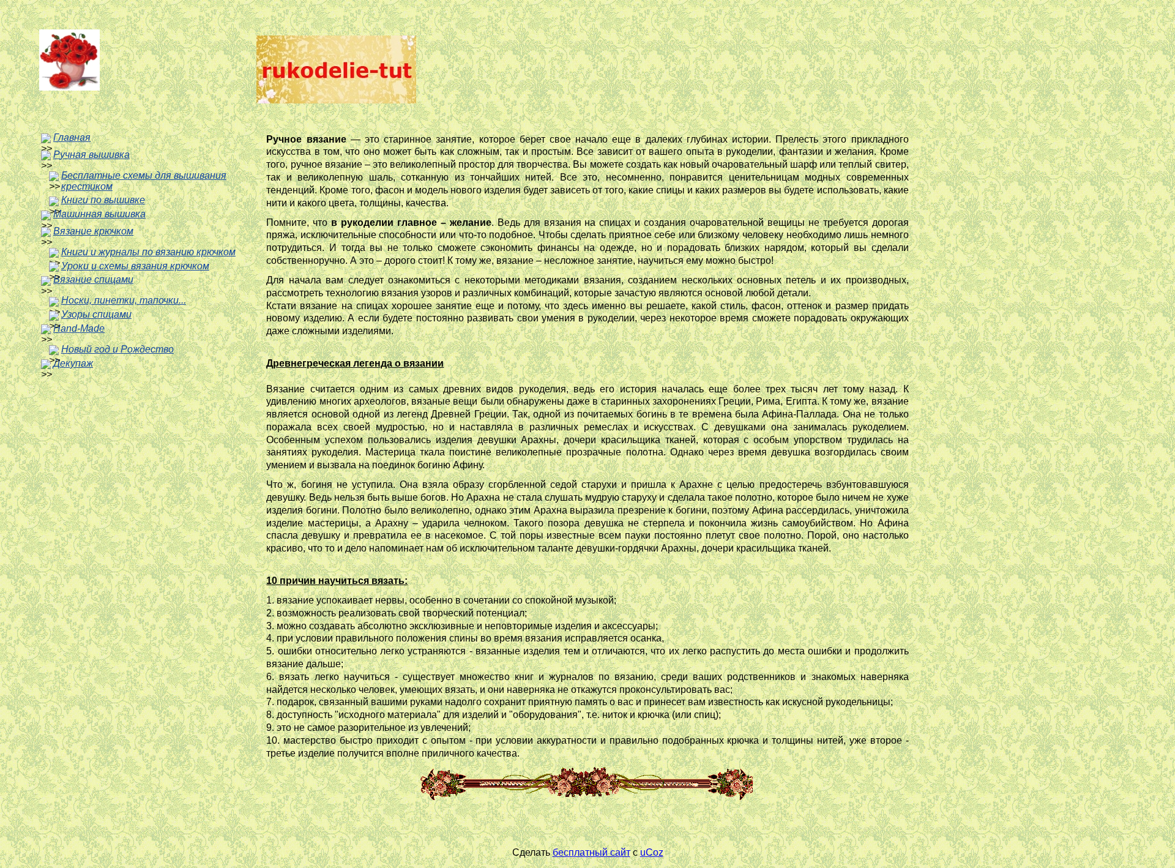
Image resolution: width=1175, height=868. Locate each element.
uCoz (651, 852)
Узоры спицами (96, 314)
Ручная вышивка (91, 154)
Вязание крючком (93, 231)
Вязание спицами (93, 279)
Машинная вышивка (99, 214)
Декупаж (73, 363)
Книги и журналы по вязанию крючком (148, 252)
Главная (72, 137)
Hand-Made (79, 328)
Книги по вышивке (103, 200)
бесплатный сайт (591, 852)
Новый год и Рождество (117, 349)
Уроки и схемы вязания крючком (135, 266)
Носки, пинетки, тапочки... (123, 300)
